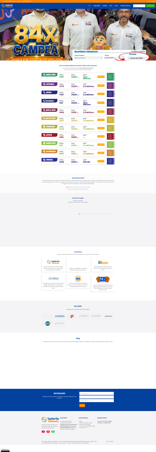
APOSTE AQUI (150, 5)
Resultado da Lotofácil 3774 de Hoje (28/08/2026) (68, 358)
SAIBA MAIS (101, 153)
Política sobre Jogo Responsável (87, 426)
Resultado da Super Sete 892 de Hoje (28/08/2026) (104, 358)
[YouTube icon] (110, 441)
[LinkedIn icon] (152, 1)
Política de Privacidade (84, 424)
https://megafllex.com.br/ (67, 427)
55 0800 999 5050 (27, 1)
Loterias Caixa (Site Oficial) (85, 423)
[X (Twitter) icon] (149, 1)
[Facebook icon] (148, 1)
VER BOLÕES (101, 76)
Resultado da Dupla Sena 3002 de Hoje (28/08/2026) (49, 376)
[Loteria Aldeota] (7, 6)
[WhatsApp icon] (147, 1)
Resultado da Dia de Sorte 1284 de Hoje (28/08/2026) (49, 358)
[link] (78, 189)
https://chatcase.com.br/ (69, 426)
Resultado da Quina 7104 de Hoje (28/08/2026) (86, 358)
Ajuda (80, 421)
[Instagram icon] (153, 1)
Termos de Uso (83, 427)
